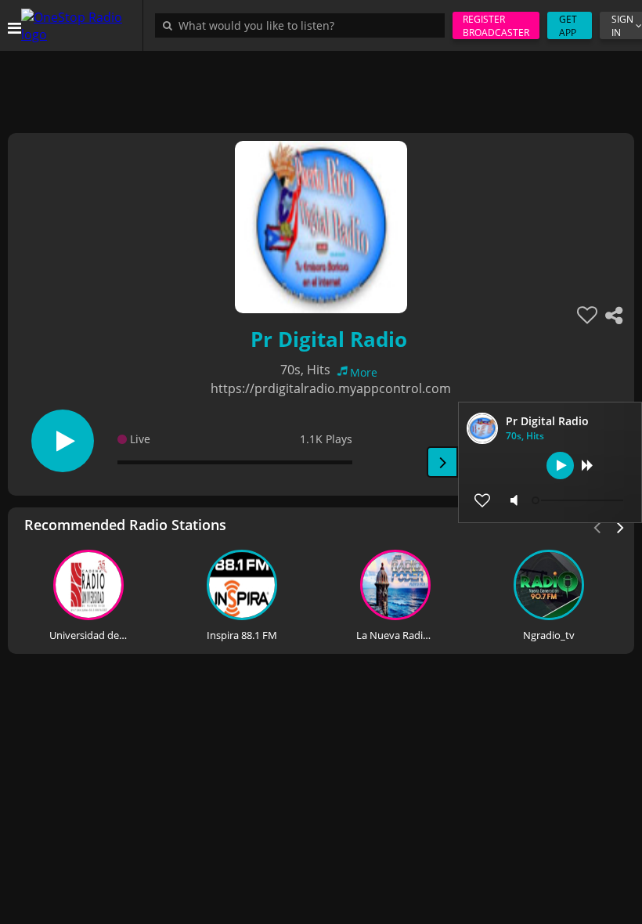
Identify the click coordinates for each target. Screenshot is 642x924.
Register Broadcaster (496, 26)
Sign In (622, 26)
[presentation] (621, 526)
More (363, 372)
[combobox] (304, 25)
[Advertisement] (321, 86)
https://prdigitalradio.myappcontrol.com (331, 388)
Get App (568, 26)
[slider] (579, 500)
